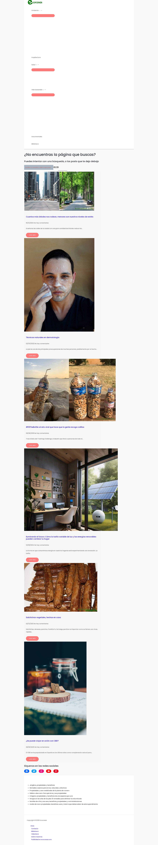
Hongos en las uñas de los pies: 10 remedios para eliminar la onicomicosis (56, 799)
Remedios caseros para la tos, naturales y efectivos (48, 788)
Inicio (32, 826)
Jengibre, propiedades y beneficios (42, 785)
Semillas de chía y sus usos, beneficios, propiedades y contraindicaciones (56, 801)
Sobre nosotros (36, 837)
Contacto (34, 829)
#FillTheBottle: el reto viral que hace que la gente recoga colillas (55, 427)
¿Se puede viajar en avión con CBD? (42, 741)
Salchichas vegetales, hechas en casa (43, 617)
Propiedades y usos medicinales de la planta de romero (49, 790)
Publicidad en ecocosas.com (41, 839)
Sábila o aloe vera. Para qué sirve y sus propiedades (48, 793)
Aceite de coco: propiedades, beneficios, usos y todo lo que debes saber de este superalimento (64, 804)
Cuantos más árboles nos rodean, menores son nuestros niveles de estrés (59, 216)
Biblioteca (34, 831)
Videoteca (35, 834)
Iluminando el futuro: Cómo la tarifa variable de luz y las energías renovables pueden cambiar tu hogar (61, 537)
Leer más (32, 235)
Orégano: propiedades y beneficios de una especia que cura (51, 796)
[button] (39, 10)
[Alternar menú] (43, 15)
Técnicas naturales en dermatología (42, 337)
